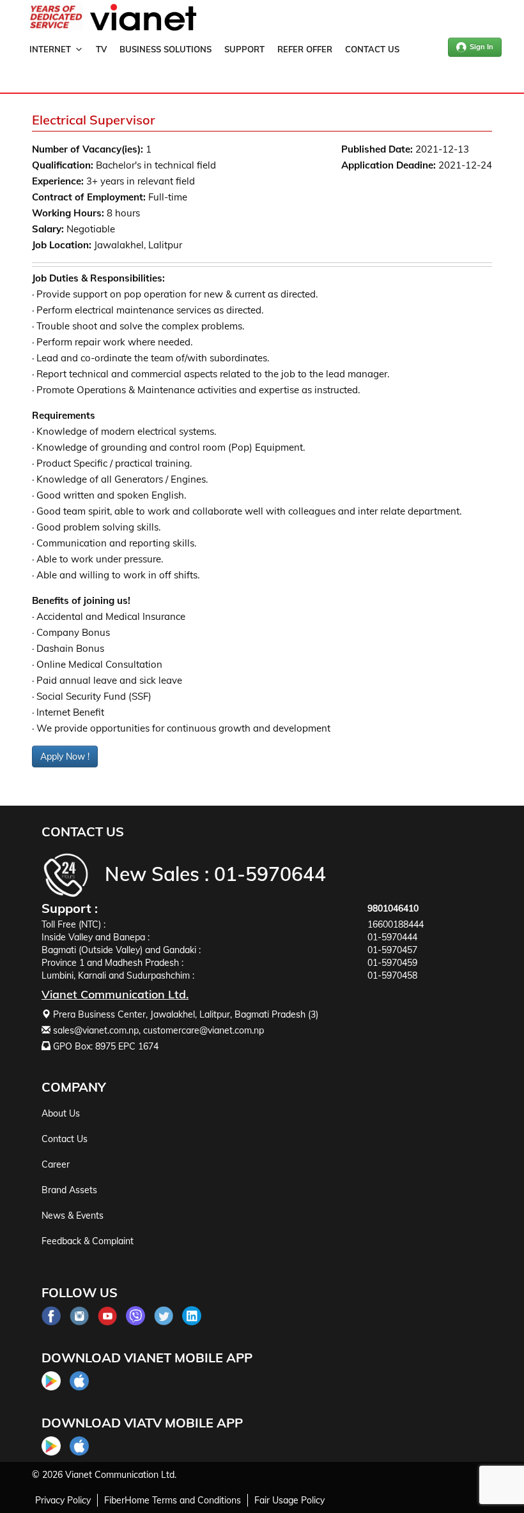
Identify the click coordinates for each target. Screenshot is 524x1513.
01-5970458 (392, 975)
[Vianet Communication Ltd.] (143, 28)
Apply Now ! (64, 756)
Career (56, 1164)
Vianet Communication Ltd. (120, 1474)
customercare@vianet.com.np (203, 1030)
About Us (61, 1113)
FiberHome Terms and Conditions (172, 1500)
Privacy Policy (63, 1500)
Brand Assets (69, 1190)
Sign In (481, 46)
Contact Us (372, 49)
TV (101, 49)
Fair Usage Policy (289, 1500)
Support (244, 49)
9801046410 (393, 908)
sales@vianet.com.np (96, 1030)
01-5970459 (392, 962)
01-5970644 (270, 874)
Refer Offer (304, 49)
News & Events (73, 1215)
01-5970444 (392, 937)
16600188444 (395, 924)
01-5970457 (392, 950)
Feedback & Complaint (88, 1241)
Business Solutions (165, 49)
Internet (50, 49)
